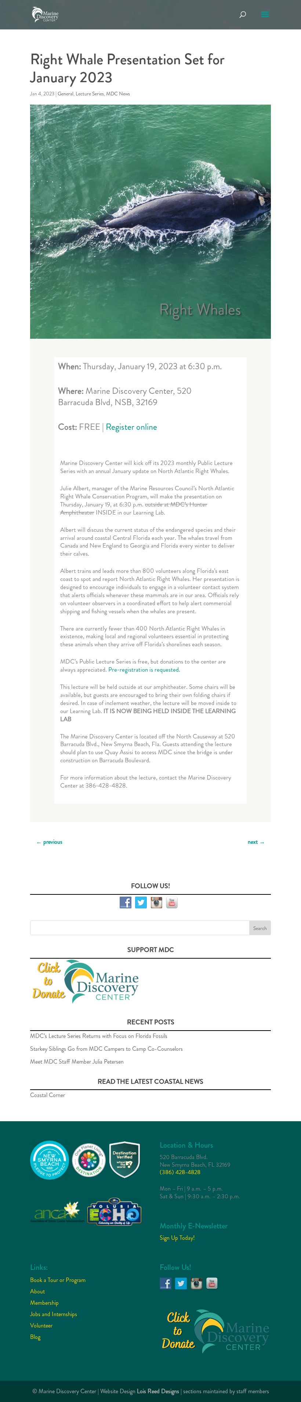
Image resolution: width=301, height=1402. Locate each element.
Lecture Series (90, 93)
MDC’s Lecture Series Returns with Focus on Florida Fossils (98, 1036)
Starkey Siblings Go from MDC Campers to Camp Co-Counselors (106, 1049)
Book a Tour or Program (58, 1280)
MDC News (118, 93)
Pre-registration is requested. (144, 669)
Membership (44, 1303)
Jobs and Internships (53, 1314)
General (65, 93)
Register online (131, 427)
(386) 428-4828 (180, 1172)
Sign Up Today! (177, 1238)
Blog (35, 1337)
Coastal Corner (47, 1095)
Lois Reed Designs (158, 1391)
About (37, 1291)
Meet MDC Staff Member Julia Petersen (77, 1061)
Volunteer (41, 1325)
